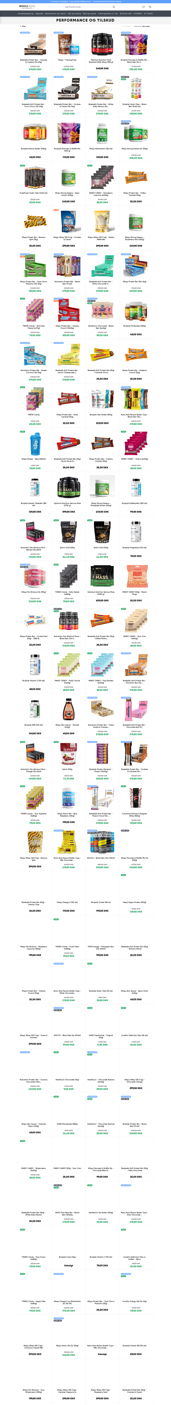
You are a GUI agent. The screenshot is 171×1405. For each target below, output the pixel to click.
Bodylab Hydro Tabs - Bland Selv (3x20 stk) (134, 105)
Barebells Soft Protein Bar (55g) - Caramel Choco (101, 371)
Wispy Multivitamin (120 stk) (100, 149)
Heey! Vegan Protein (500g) (134, 902)
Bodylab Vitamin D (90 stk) (33, 681)
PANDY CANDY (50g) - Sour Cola (67, 1168)
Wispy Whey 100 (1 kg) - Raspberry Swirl (101, 1391)
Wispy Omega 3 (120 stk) (67, 902)
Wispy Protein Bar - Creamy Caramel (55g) (101, 460)
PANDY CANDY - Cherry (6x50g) (134, 459)
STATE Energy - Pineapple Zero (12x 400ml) (101, 948)
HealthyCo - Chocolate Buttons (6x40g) (100, 1081)
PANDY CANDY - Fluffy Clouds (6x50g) (67, 682)
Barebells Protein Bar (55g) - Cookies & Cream (135, 1391)
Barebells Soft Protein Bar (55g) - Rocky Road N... (67, 460)
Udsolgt (68, 1265)
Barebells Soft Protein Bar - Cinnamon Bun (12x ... (134, 682)
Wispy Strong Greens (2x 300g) (135, 149)
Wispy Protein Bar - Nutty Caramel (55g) (67, 416)
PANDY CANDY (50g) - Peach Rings (134, 593)
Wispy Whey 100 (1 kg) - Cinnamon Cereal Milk (34, 1347)
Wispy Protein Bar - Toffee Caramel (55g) (134, 194)
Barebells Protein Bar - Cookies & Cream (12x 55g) (67, 105)
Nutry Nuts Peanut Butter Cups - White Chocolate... (67, 992)
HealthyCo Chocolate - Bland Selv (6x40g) (101, 327)
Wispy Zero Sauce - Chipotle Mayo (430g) (33, 1125)
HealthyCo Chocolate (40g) (67, 1080)
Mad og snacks (89, 13)
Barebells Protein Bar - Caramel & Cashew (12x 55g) (33, 61)
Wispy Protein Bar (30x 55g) (134, 282)
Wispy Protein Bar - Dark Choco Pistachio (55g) (101, 1302)
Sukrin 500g (67, 769)
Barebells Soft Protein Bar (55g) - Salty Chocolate (134, 1169)
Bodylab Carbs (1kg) (67, 1257)
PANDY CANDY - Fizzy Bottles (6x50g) (101, 682)
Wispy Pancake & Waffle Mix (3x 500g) (134, 859)
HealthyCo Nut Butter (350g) (101, 1213)
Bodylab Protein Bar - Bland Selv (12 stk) (134, 1125)
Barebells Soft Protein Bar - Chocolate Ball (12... (134, 726)
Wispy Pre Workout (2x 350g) (33, 592)
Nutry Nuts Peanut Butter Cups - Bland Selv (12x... (134, 416)
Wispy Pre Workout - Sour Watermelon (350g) (34, 1391)
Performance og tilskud (55, 13)
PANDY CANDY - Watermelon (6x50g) (33, 1169)
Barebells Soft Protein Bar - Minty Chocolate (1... (101, 283)
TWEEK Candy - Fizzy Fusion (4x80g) (34, 1258)
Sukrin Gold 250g (101, 548)
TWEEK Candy (34, 415)
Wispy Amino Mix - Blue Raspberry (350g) (67, 815)
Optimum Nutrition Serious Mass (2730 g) (67, 504)
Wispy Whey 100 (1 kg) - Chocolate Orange (134, 1081)
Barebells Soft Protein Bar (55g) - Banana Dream (134, 948)
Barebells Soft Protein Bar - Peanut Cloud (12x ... (101, 815)
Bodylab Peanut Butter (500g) (33, 149)
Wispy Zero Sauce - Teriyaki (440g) (67, 726)
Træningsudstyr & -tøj (108, 13)
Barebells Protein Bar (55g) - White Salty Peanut (34, 1214)
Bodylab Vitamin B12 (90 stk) (134, 1346)
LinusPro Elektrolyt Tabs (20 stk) (134, 1035)
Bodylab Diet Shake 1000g (101, 415)
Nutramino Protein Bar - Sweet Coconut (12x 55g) (34, 371)
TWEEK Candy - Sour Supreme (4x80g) (34, 815)
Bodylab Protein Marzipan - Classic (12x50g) (101, 770)
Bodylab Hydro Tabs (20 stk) (101, 991)
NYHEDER (138, 13)
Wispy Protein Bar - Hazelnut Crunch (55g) (134, 371)
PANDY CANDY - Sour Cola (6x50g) (134, 637)
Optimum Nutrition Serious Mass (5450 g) (100, 593)
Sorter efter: (142, 26)
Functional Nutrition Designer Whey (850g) (134, 815)
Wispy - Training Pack (67, 60)
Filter (24, 26)
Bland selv (127, 13)
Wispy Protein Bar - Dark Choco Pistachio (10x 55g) (33, 283)
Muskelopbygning (25, 13)
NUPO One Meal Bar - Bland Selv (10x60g (67, 1214)
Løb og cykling (74, 13)
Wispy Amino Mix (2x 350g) (67, 1346)
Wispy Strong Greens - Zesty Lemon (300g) (67, 194)
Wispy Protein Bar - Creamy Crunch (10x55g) (67, 327)
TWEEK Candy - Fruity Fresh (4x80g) (67, 948)
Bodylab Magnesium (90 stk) (134, 548)
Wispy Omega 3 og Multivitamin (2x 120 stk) (67, 1302)
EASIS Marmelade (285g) (67, 1124)
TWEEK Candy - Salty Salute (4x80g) (67, 593)
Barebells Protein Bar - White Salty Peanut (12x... (101, 105)
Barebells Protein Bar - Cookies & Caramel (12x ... (134, 770)
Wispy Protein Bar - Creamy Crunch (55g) (33, 992)
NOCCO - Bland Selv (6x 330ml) (67, 1035)
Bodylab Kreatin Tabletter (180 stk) (33, 504)
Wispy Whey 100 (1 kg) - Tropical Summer (33, 1036)
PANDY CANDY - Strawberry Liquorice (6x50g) (101, 194)
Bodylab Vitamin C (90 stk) (101, 1257)
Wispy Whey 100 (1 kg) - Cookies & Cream (67, 238)
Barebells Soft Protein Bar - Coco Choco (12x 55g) (33, 105)
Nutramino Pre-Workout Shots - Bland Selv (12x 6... (67, 637)
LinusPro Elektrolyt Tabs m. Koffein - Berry (134, 1258)
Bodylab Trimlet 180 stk (101, 902)
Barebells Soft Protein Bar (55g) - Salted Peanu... (101, 637)
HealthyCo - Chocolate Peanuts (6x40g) (100, 1125)
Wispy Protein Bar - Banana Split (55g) (33, 238)
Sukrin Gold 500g (67, 548)
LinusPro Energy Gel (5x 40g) (135, 1301)
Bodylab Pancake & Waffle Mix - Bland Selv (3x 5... (134, 61)
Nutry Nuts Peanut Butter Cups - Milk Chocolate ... (67, 859)
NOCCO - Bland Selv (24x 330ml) (101, 858)
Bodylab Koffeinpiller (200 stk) (134, 503)
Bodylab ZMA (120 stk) (34, 725)
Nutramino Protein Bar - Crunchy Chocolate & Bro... (33, 1081)
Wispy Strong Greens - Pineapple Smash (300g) (101, 504)
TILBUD (150, 13)
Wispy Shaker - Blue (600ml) (34, 459)
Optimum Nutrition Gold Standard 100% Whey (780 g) (101, 61)
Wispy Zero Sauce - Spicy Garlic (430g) (134, 992)
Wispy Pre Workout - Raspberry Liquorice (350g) (33, 948)
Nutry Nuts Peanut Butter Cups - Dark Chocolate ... (134, 1214)
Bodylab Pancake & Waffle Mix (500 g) (67, 150)
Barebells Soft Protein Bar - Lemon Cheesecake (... (67, 371)
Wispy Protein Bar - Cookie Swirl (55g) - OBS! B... (34, 637)
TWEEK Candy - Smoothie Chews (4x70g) (34, 327)
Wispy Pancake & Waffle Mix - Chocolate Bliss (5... (101, 1169)
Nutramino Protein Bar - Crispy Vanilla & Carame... (101, 726)
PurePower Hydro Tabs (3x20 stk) (33, 193)
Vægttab (39, 13)
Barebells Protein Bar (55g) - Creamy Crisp (34, 903)
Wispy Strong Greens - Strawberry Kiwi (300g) (134, 238)
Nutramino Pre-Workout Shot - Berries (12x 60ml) (34, 549)
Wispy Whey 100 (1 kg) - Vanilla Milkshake (101, 238)
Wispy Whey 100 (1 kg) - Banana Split (33, 859)
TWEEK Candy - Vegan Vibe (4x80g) (34, 1302)
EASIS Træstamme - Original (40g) (101, 1036)
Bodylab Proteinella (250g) (134, 326)
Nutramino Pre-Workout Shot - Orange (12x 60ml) (34, 770)
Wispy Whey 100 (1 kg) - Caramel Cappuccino (67, 1391)
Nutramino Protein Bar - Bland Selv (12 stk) (67, 283)
